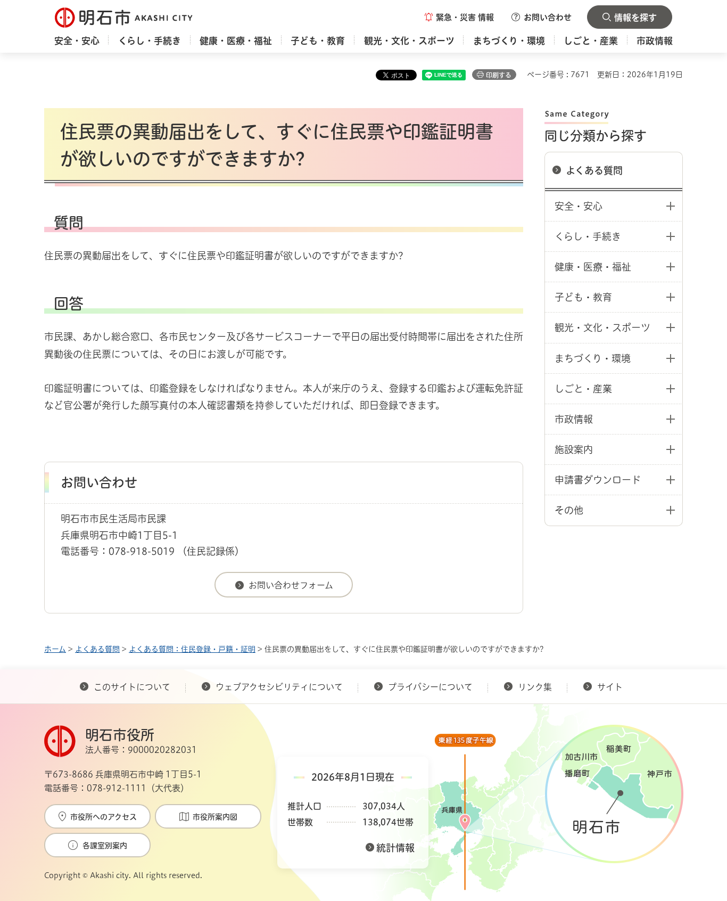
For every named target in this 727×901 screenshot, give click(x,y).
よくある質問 (594, 170)
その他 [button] (569, 510)
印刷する (498, 75)
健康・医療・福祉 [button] (593, 267)
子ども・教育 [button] (583, 297)
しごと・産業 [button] (583, 389)
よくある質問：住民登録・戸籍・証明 (192, 649)
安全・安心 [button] (578, 206)
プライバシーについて (430, 687)
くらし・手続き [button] (588, 236)
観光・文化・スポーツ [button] (602, 327)
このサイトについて (132, 687)
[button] (459, 17)
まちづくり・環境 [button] (593, 358)
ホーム (55, 649)
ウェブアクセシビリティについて (279, 687)
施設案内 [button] (574, 449)
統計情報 (395, 848)
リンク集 (535, 687)
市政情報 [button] (574, 419)
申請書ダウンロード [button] (598, 480)
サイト (611, 687)
